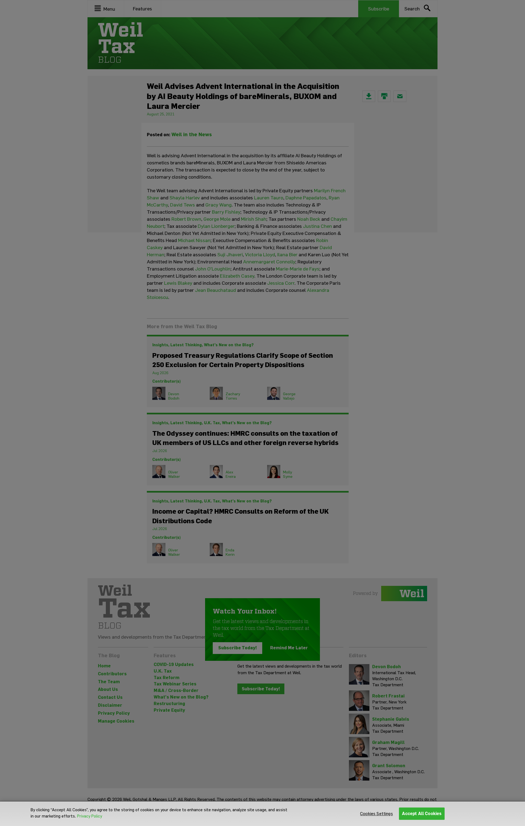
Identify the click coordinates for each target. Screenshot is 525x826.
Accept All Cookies (422, 813)
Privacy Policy (89, 816)
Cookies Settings (376, 813)
